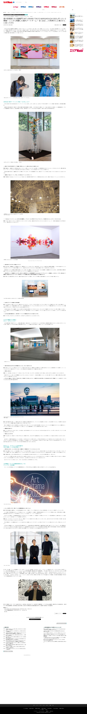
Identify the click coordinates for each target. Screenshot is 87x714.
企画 (50, 705)
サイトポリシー (36, 711)
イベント (40, 705)
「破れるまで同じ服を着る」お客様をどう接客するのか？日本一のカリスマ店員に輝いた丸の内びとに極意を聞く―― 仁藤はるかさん (16, 633)
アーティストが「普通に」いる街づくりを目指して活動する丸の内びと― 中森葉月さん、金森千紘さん (15, 647)
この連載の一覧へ (8, 651)
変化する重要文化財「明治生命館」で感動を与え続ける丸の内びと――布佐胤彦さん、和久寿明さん (16, 645)
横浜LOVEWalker (31, 708)
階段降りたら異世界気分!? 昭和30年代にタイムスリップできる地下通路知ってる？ (55, 634)
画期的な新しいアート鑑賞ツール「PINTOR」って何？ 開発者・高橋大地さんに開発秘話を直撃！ (55, 635)
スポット (47, 705)
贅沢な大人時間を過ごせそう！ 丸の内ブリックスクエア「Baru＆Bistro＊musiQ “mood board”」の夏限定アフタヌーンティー (54, 629)
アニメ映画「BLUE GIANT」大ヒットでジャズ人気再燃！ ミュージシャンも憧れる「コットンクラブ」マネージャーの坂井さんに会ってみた (55, 637)
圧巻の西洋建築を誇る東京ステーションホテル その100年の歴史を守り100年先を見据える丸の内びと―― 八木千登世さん (16, 639)
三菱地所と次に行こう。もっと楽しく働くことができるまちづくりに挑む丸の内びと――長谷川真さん (16, 629)
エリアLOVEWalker (25, 708)
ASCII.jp (46, 709)
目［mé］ (5, 611)
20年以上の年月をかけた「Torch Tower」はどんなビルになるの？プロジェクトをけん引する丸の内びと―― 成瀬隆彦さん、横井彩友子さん (15, 641)
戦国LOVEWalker (62, 708)
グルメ (44, 705)
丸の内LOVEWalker (55, 708)
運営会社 (47, 711)
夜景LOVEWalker (44, 708)
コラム (14, 9)
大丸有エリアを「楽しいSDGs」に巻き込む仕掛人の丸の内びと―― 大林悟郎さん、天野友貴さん (16, 635)
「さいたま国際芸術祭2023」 (9, 610)
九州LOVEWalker (49, 708)
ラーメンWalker (42, 709)
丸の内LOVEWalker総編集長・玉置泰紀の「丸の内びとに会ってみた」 (14, 14)
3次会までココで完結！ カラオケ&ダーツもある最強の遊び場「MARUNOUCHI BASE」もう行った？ (54, 631)
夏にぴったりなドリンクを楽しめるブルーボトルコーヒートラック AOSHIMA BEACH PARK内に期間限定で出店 (54, 639)
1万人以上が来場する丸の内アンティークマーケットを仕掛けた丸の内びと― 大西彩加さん (16, 649)
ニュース (72, 9)
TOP (43, 9)
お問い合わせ (51, 711)
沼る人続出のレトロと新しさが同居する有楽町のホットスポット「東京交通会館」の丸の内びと (16, 637)
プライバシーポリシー (42, 711)
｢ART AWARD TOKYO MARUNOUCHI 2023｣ (11, 608)
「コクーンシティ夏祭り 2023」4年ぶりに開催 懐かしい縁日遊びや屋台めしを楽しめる (55, 641)
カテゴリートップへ (62, 623)
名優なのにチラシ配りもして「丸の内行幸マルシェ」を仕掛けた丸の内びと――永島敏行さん (16, 631)
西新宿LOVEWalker (37, 708)
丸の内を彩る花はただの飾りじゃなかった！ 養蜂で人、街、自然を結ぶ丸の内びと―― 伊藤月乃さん (16, 643)
